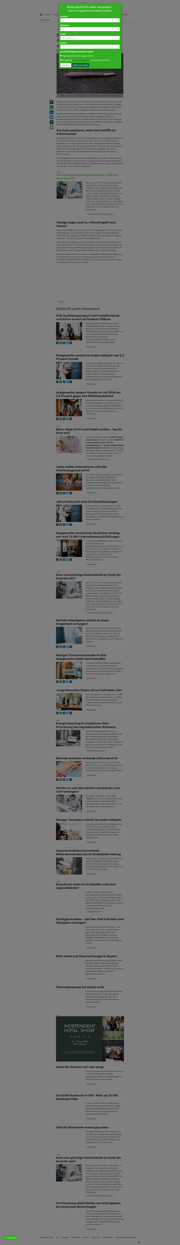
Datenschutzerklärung (81, 60)
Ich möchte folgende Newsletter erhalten (77, 51)
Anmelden (66, 65)
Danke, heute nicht (80, 65)
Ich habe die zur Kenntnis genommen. (86, 60)
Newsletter (11, 1238)
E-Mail (63, 34)
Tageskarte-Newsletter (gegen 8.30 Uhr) (78, 56)
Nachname (64, 25)
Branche (63, 43)
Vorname (64, 16)
